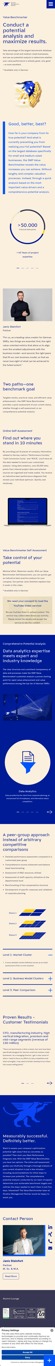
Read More (11, 1276)
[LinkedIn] (50, 1227)
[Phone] (50, 1241)
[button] (51, 4)
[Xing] (50, 1234)
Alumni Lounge (11, 1298)
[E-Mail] (50, 1248)
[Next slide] (49, 268)
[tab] (18, 268)
